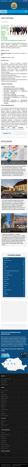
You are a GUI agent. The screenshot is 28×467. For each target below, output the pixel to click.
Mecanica (6, 285)
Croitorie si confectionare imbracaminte (11, 270)
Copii (5, 268)
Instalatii (5, 281)
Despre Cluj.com (4, 1)
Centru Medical (4, 380)
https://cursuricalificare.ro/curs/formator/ (15, 129)
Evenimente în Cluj (4, 396)
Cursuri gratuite (7, 272)
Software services (4, 425)
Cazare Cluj (3, 403)
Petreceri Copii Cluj (4, 415)
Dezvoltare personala (8, 275)
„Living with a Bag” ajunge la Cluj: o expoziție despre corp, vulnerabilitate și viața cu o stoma (14, 162)
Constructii (6, 266)
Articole (2, 392)
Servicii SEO (3, 421)
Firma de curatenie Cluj (5, 434)
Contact (10, 1)
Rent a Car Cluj (3, 436)
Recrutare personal (7, 289)
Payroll (2, 423)
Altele (5, 262)
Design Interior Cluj (4, 448)
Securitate (6, 293)
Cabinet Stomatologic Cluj (6, 378)
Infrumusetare (6, 279)
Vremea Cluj (3, 413)
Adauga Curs (6, 258)
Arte (4, 264)
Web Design (3, 438)
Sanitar (5, 291)
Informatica (6, 277)
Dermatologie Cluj (4, 384)
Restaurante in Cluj (4, 398)
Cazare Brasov (3, 440)
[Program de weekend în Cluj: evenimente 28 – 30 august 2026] (14, 223)
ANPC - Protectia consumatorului (15, 465)
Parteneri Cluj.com (4, 409)
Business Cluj (3, 405)
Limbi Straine (6, 283)
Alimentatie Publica (7, 260)
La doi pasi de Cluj (4, 390)
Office (6, 21)
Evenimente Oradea (4, 444)
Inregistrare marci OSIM (5, 446)
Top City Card (3, 442)
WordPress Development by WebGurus (19, 464)
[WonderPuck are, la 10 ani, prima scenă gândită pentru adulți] (14, 189)
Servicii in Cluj (3, 400)
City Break (3, 432)
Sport (5, 296)
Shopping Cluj (3, 401)
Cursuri (5, 14)
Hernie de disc (3, 382)
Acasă (2, 14)
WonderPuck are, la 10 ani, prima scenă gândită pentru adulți (12, 196)
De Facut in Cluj (4, 394)
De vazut (2, 407)
